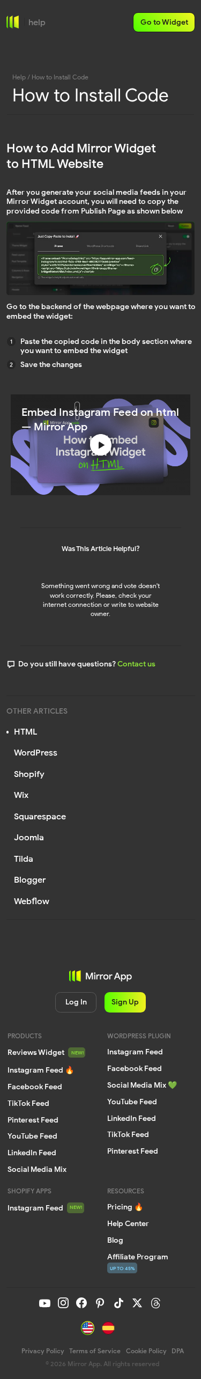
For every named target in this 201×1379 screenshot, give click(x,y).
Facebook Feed (134, 1068)
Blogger (30, 879)
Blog (115, 1240)
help (37, 22)
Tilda (23, 858)
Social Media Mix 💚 (142, 1085)
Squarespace (40, 816)
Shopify (29, 774)
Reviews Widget (36, 1052)
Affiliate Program (137, 1256)
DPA (178, 1351)
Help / (21, 77)
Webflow (31, 901)
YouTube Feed (132, 1101)
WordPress (35, 752)
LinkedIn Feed (131, 1118)
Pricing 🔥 (125, 1207)
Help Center (128, 1223)
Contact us (136, 664)
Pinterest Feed (132, 1151)
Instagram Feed (35, 1208)
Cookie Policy (146, 1351)
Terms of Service (95, 1351)
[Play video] (100, 445)
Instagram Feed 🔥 (41, 1070)
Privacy (42, 1351)
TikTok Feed (128, 1134)
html (26, 731)
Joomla (29, 837)
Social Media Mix (37, 1169)
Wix (21, 795)
